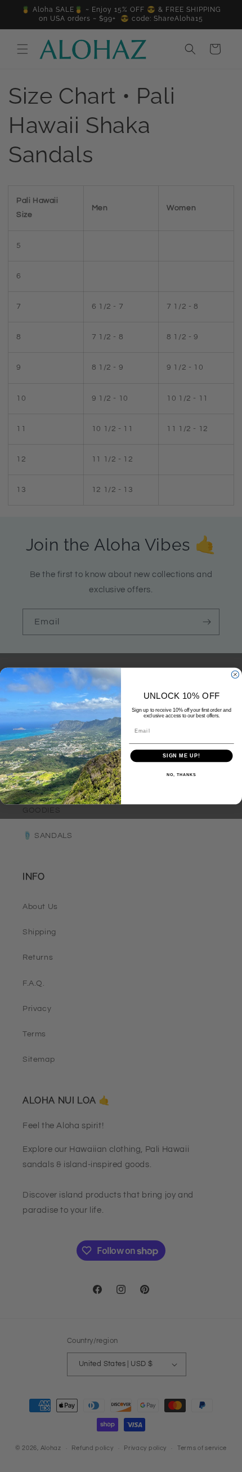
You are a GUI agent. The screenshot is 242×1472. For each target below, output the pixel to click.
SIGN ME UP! (181, 756)
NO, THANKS (181, 775)
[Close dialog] (235, 674)
